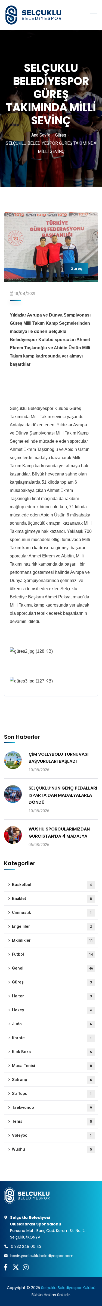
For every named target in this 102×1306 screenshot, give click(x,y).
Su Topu (52, 1093)
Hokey (52, 1009)
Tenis (52, 1121)
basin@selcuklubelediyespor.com (41, 1255)
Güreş (60, 135)
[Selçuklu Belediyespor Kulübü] (32, 15)
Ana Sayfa (40, 135)
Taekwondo (52, 1107)
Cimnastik (52, 912)
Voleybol (52, 1135)
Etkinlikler (52, 940)
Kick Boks (52, 1051)
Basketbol (52, 884)
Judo (52, 1023)
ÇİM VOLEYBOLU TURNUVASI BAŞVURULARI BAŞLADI (58, 757)
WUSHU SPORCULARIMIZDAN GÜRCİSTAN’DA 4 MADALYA (59, 832)
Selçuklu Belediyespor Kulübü (68, 1287)
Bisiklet (52, 898)
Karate (52, 1037)
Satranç (52, 1079)
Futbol (52, 954)
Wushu (52, 1149)
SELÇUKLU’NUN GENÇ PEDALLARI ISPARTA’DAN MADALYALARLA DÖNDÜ (63, 795)
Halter (52, 996)
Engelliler (52, 926)
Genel (52, 968)
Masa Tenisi (52, 1065)
